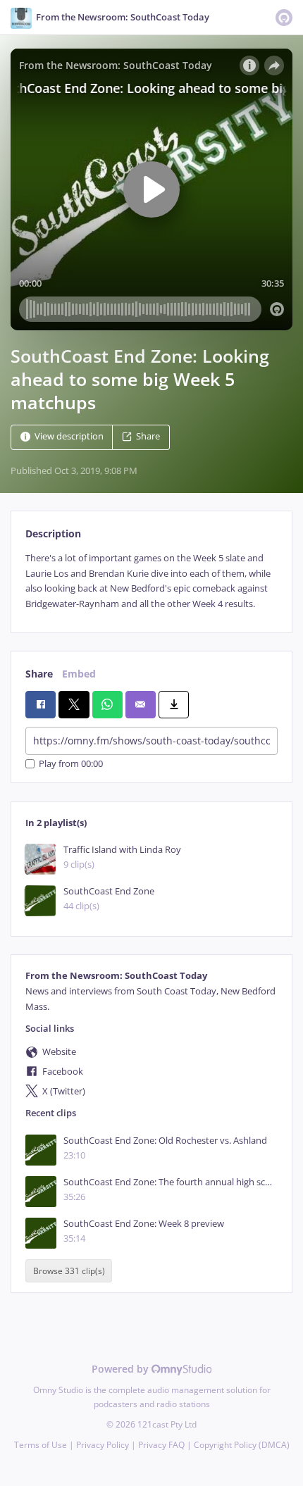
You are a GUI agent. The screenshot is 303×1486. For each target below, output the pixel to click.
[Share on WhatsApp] (107, 704)
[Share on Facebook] (40, 704)
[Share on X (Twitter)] (73, 704)
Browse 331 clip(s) (69, 1271)
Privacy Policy (102, 1445)
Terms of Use (40, 1445)
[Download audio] (174, 704)
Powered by (122, 1368)
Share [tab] (39, 673)
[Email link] (140, 704)
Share (148, 437)
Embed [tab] (79, 673)
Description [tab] (53, 533)
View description (69, 437)
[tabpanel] (151, 581)
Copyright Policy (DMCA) (242, 1445)
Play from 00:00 (71, 763)
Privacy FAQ (161, 1445)
